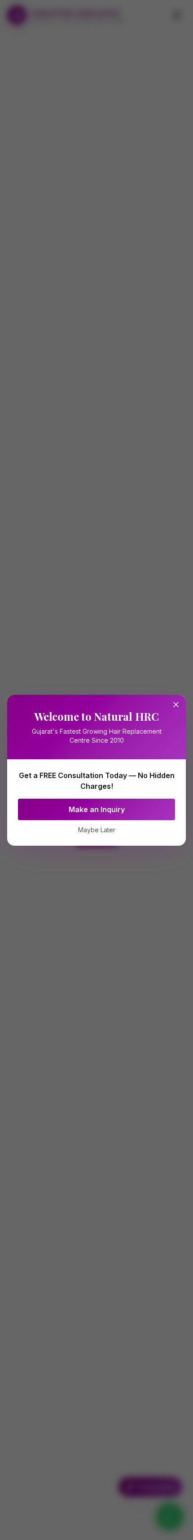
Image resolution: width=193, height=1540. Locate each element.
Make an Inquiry (97, 809)
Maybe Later (96, 830)
